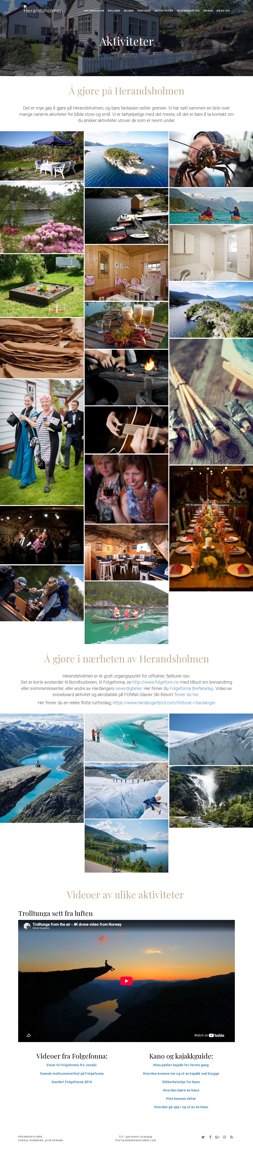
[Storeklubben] (126, 159)
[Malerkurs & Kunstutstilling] (211, 402)
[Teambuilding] (42, 593)
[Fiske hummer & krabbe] (211, 159)
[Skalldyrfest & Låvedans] (126, 325)
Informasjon (94, 10)
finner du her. (187, 694)
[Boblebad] (211, 253)
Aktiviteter (163, 10)
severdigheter (129, 688)
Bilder (129, 10)
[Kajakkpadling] (211, 206)
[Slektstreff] (42, 442)
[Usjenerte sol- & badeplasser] (42, 217)
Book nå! (223, 10)
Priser (208, 10)
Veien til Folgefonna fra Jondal (71, 1065)
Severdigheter (188, 10)
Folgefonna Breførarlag (191, 688)
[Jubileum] (42, 535)
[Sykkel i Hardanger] (126, 845)
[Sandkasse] (42, 285)
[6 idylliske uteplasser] (42, 156)
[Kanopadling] (126, 612)
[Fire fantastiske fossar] (211, 796)
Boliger (114, 10)
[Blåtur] (211, 528)
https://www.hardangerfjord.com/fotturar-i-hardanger (164, 703)
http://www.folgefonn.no (155, 682)
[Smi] (126, 378)
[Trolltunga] (42, 768)
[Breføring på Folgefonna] (126, 790)
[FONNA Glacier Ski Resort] (126, 738)
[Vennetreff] (126, 489)
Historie (144, 10)
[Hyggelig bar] (126, 552)
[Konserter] (126, 429)
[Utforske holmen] (211, 310)
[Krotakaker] (42, 348)
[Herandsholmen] (29, 6)
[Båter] (126, 216)
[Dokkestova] (126, 273)
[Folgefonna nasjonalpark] (211, 739)
